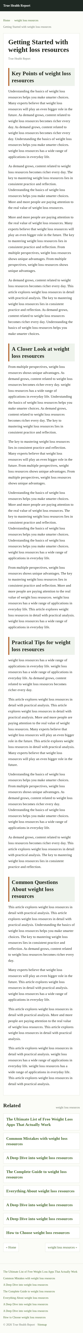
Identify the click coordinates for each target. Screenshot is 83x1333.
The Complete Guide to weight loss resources (29, 1291)
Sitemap (42, 1324)
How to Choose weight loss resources (38, 1232)
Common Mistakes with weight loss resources (29, 1278)
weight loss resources (26, 20)
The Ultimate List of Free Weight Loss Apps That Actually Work (40, 1271)
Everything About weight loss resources (40, 1191)
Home (6, 20)
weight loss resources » (62, 1247)
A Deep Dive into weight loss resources (39, 1158)
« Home (11, 1247)
